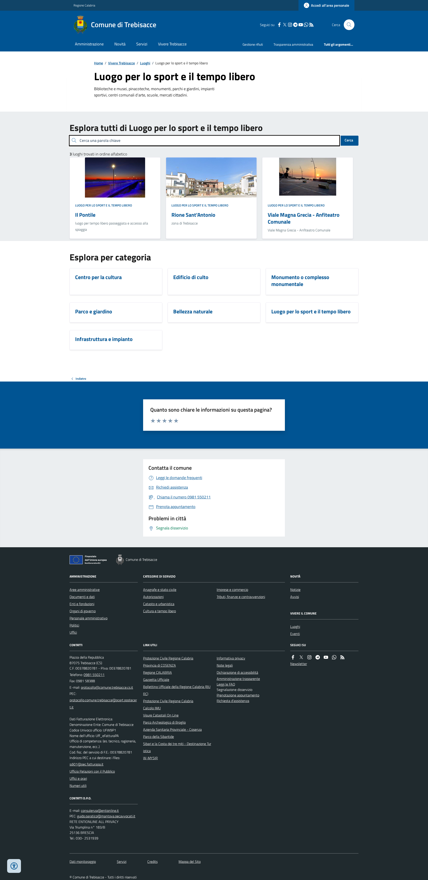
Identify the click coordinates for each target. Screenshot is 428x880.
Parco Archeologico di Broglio (164, 722)
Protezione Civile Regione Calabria (168, 658)
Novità (120, 44)
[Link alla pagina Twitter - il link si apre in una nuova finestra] (284, 25)
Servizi (141, 44)
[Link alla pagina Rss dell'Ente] (342, 657)
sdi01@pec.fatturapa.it (86, 764)
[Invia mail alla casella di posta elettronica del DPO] (100, 810)
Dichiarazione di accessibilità (237, 672)
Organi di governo (83, 611)
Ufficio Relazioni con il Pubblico (92, 771)
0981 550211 (94, 674)
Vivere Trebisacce (172, 44)
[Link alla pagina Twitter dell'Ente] (301, 657)
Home (98, 63)
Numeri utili (78, 785)
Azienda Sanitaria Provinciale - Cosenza (172, 729)
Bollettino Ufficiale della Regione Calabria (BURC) (176, 690)
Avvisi (294, 596)
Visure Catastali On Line (161, 715)
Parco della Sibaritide (158, 736)
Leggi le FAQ (226, 684)
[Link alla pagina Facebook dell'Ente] (293, 657)
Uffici (73, 632)
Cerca (349, 140)
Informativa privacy (231, 658)
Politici (74, 625)
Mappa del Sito (190, 861)
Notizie (295, 589)
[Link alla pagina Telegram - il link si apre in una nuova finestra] (295, 25)
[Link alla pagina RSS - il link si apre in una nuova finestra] (311, 25)
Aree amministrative (85, 589)
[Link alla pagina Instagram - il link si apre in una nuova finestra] (290, 25)
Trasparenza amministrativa (293, 44)
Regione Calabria (84, 5)
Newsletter (298, 663)
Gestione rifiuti (253, 44)
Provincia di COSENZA (159, 665)
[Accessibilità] (14, 866)
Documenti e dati (82, 596)
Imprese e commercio (232, 589)
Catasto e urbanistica (158, 603)
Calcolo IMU (152, 708)
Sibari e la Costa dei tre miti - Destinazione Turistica (177, 747)
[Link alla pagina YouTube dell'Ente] (326, 657)
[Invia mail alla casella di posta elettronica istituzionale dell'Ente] (107, 687)
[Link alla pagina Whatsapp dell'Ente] (334, 657)
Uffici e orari (78, 778)
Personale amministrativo (88, 618)
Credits (152, 861)
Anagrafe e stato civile (159, 589)
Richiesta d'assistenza (233, 700)
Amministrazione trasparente (238, 678)
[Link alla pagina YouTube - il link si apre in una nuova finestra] (300, 25)
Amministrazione (89, 44)
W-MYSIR (150, 758)
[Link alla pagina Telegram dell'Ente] (317, 657)
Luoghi (145, 63)
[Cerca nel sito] (347, 24)
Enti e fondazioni (82, 603)
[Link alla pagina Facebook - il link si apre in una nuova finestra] (279, 25)
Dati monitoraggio (83, 861)
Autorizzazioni (153, 596)
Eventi (295, 633)
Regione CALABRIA (157, 672)
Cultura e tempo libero (159, 611)
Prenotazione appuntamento (238, 695)
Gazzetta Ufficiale (156, 679)
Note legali (225, 665)
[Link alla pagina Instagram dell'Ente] (309, 657)
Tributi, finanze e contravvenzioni (241, 596)
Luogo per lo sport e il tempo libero (103, 205)
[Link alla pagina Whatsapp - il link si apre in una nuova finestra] (306, 25)
